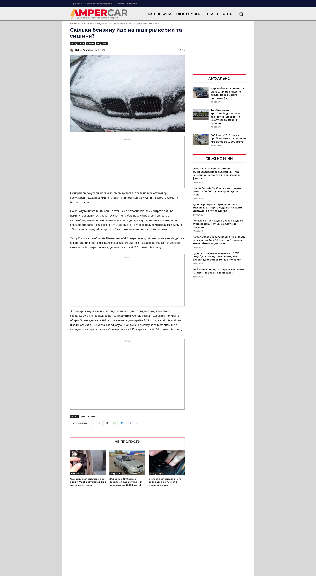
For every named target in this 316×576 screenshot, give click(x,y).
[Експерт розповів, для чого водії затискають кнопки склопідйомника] (167, 462)
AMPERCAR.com (77, 23)
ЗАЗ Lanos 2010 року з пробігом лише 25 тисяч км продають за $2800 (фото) (125, 482)
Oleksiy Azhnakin (84, 50)
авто (83, 416)
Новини (90, 23)
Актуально (102, 23)
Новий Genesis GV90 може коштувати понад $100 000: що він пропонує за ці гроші (217, 191)
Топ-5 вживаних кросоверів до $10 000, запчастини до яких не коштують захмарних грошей (225, 116)
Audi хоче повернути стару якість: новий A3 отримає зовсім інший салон (218, 271)
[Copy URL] (137, 423)
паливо (91, 416)
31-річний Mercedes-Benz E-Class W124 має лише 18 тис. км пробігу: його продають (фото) (228, 93)
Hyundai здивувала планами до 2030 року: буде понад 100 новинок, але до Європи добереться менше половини (217, 256)
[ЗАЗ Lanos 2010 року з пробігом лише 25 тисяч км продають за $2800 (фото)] (127, 462)
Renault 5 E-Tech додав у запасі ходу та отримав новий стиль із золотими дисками (218, 224)
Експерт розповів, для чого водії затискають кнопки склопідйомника (165, 482)
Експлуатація (77, 43)
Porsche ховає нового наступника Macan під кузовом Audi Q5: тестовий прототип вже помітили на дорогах (219, 240)
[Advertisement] (127, 164)
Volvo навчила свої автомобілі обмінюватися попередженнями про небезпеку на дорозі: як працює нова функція (216, 173)
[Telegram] (122, 423)
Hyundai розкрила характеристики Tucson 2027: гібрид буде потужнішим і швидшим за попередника (218, 207)
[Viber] (129, 423)
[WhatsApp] (114, 423)
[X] (107, 423)
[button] (241, 14)
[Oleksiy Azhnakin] (72, 50)
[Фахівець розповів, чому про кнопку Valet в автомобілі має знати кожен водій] (88, 462)
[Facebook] (99, 423)
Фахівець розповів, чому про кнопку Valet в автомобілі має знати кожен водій (88, 482)
